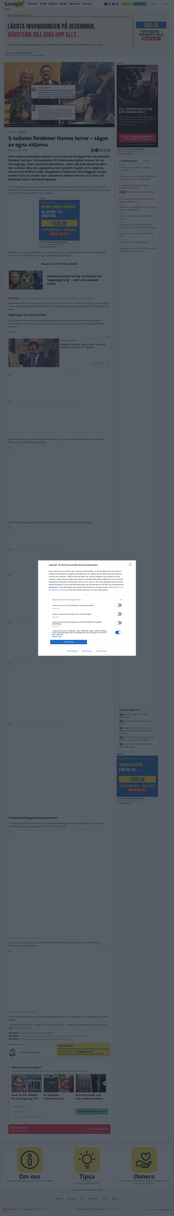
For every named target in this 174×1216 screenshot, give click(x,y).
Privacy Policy (101, 651)
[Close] (131, 565)
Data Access (87, 651)
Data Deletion (72, 651)
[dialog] (87, 608)
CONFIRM (68, 642)
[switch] (118, 605)
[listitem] (87, 599)
